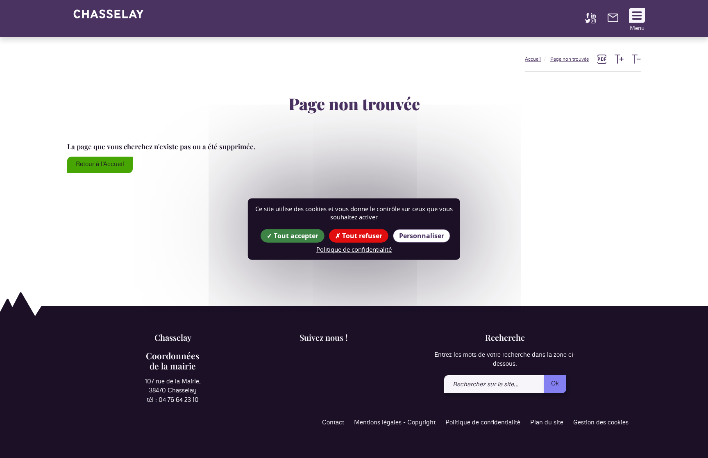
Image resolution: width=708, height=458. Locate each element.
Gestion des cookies (601, 422)
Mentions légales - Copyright (395, 422)
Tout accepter (295, 235)
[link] (613, 20)
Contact (333, 422)
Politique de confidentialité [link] (354, 249)
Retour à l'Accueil (100, 164)
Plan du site (546, 422)
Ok (555, 384)
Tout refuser (361, 235)
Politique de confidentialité (482, 422)
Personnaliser (421, 235)
